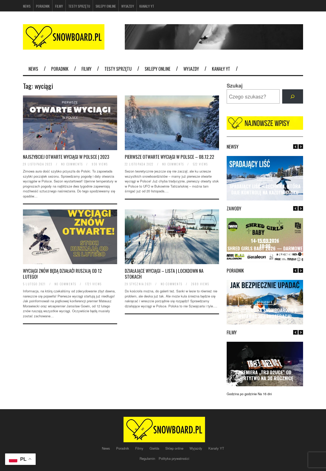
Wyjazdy (127, 6)
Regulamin (148, 458)
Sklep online (174, 448)
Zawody (265, 240)
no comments (72, 164)
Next (300, 146)
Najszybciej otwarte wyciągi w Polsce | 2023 (66, 156)
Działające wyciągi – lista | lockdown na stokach (164, 273)
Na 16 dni (265, 393)
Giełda (155, 448)
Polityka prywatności (174, 458)
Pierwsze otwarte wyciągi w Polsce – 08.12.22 (169, 156)
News (27, 6)
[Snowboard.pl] (63, 46)
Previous (295, 146)
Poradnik (43, 6)
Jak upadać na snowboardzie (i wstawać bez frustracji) (265, 313)
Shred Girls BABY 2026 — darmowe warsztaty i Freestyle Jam (265, 251)
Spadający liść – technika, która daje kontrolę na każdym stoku (265, 189)
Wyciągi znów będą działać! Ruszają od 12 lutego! (62, 273)
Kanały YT (146, 6)
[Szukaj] (292, 96)
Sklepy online (106, 6)
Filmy (59, 6)
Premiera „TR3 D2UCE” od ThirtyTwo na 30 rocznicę (265, 375)
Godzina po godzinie (242, 393)
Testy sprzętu (79, 6)
